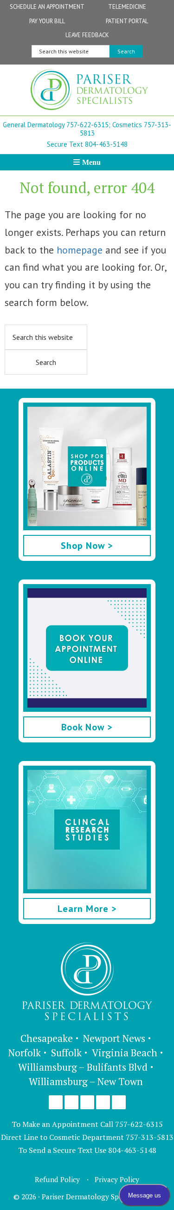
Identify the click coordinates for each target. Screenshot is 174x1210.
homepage (80, 249)
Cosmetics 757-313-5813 (126, 129)
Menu (91, 162)
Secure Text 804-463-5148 (87, 144)
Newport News (114, 1038)
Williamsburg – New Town (86, 1081)
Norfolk (24, 1052)
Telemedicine (127, 7)
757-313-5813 (150, 1137)
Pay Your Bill (47, 21)
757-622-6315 (139, 1124)
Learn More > (87, 909)
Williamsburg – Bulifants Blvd (83, 1066)
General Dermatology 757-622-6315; (56, 124)
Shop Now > (87, 546)
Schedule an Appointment (47, 7)
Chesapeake (46, 1038)
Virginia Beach (124, 1052)
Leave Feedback (87, 35)
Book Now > (87, 727)
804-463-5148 (132, 1150)
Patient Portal (127, 21)
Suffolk (66, 1052)
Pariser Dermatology (89, 92)
